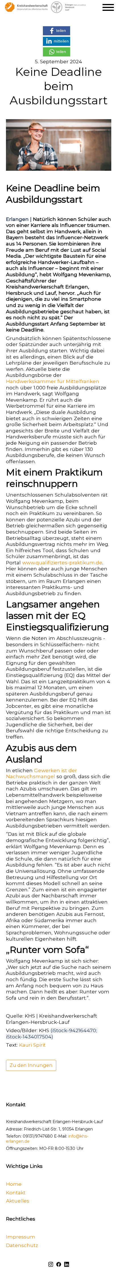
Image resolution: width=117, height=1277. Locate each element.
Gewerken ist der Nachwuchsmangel (42, 773)
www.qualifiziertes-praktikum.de (62, 563)
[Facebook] (58, 1264)
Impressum (20, 1237)
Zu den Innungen (31, 1065)
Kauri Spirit (32, 1045)
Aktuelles (17, 1201)
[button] (56, 30)
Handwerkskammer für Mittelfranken (52, 381)
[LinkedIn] (66, 1264)
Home (14, 1184)
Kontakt (16, 1192)
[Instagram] (50, 1264)
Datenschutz (22, 1245)
